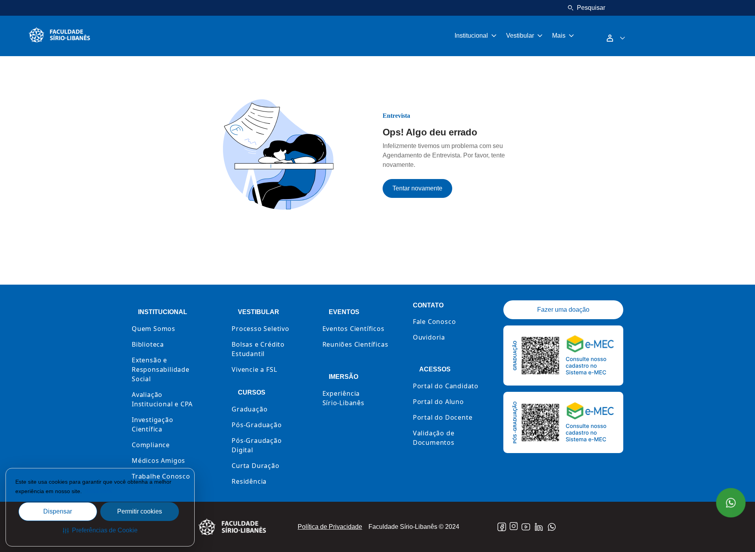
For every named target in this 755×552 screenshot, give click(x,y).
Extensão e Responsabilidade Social (161, 369)
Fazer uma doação (563, 309)
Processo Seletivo (260, 328)
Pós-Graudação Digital (257, 445)
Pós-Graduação (257, 424)
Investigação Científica (152, 424)
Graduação (249, 409)
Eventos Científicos (353, 328)
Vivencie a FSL (254, 369)
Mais (558, 35)
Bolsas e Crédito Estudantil (258, 349)
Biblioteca (148, 344)
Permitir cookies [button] (139, 511)
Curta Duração (255, 465)
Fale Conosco (434, 321)
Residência (249, 481)
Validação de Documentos (434, 438)
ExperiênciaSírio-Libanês (343, 398)
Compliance (151, 445)
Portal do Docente (443, 417)
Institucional (471, 35)
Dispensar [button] (57, 511)
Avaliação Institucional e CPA (162, 399)
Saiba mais (98, 491)
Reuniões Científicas (355, 344)
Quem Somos (153, 328)
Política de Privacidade (330, 526)
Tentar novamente (417, 188)
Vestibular (520, 35)
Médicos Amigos (158, 460)
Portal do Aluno (438, 401)
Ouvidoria (429, 337)
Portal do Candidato (446, 386)
